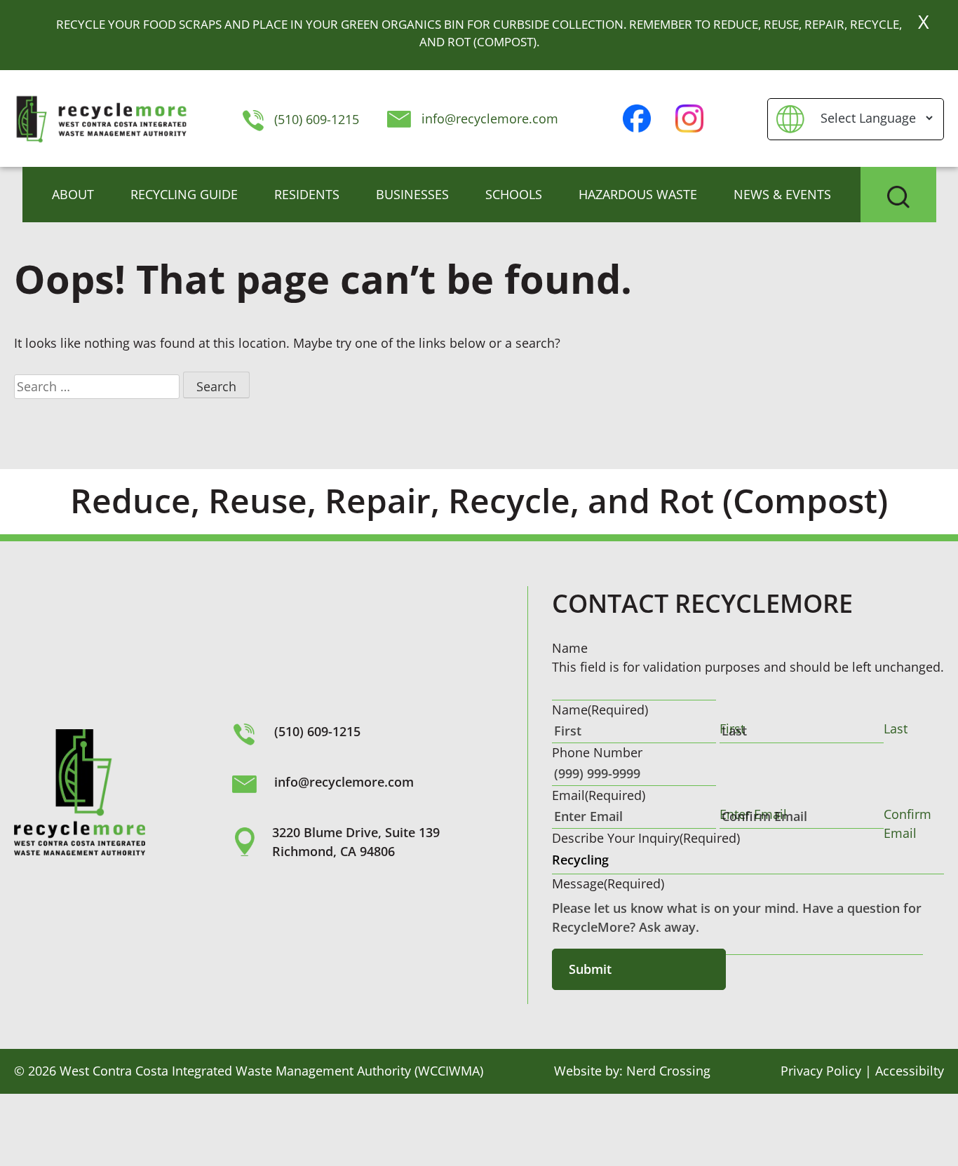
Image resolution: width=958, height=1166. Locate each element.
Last (896, 728)
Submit (590, 969)
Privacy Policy (821, 1070)
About (73, 194)
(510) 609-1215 (314, 119)
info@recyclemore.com (489, 118)
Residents (306, 194)
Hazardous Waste (638, 194)
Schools (513, 194)
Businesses (412, 194)
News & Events (782, 194)
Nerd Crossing (668, 1070)
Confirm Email (907, 823)
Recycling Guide (184, 194)
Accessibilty (909, 1070)
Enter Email (753, 814)
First (732, 728)
